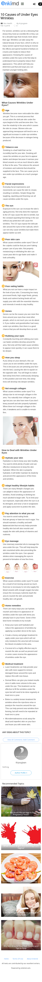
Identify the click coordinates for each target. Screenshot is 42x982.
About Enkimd (32, 959)
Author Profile (20, 773)
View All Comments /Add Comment (21, 740)
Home (6, 959)
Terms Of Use (18, 959)
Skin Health (7, 23)
